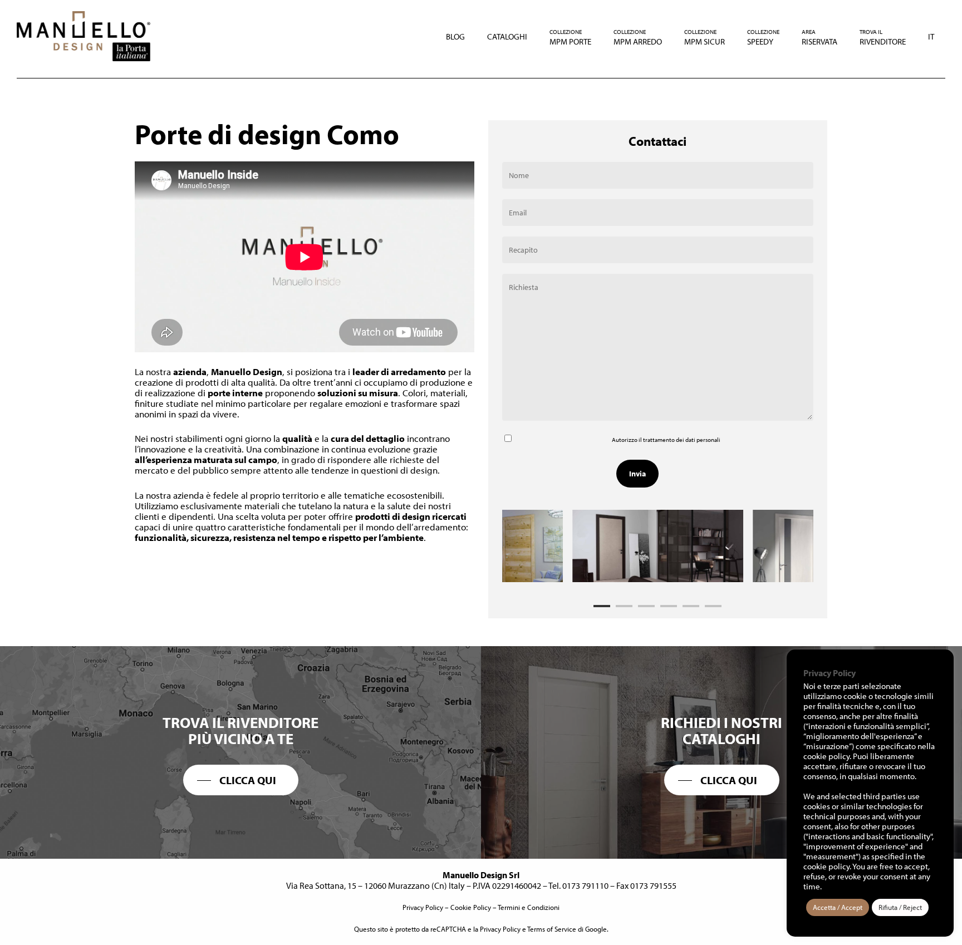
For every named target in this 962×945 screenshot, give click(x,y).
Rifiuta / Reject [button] (900, 907)
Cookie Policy (470, 907)
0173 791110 (585, 885)
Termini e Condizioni (528, 907)
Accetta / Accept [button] (837, 907)
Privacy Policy (423, 907)
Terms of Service (551, 928)
